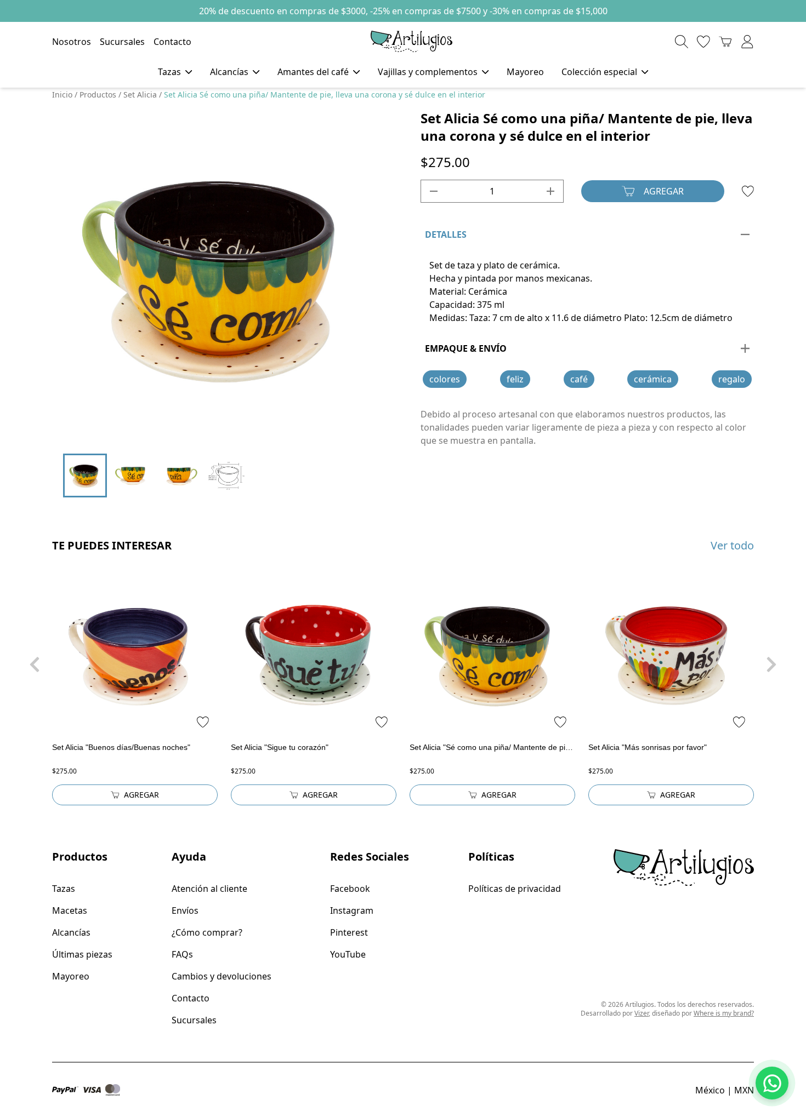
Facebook (350, 889)
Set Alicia (140, 94)
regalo (731, 379)
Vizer (641, 1013)
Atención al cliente (209, 889)
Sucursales (122, 42)
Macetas (69, 910)
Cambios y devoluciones (221, 976)
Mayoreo (525, 72)
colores (444, 379)
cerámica (653, 379)
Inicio (62, 94)
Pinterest (349, 932)
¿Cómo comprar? (207, 932)
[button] (199, 431)
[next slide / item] (370, 276)
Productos (98, 94)
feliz (515, 379)
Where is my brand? (724, 1013)
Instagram (351, 910)
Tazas (63, 889)
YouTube (348, 954)
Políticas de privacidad (514, 889)
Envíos (185, 910)
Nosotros (71, 42)
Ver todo (732, 545)
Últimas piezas (82, 954)
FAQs (182, 954)
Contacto (172, 42)
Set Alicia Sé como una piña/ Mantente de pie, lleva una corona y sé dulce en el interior (324, 94)
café (579, 379)
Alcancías (71, 932)
